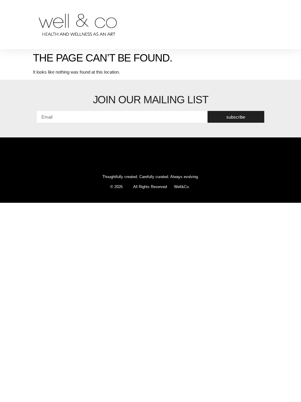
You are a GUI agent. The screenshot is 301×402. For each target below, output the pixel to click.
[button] (291, 24)
